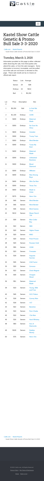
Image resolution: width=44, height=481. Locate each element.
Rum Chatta (33, 311)
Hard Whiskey (34, 319)
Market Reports (17, 49)
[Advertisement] (22, 363)
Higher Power (34, 230)
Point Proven (33, 239)
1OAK (31, 115)
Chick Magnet (34, 270)
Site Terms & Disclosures (27, 470)
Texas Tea (33, 185)
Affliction (32, 171)
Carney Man (33, 298)
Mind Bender (33, 140)
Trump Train (33, 136)
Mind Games (33, 209)
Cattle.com (7, 49)
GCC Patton (33, 294)
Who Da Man (34, 181)
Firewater (32, 251)
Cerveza (32, 266)
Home (17, 474)
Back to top (23, 474)
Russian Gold (34, 243)
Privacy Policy (14, 470)
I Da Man (32, 315)
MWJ (31, 234)
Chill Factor (33, 262)
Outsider (32, 132)
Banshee (32, 307)
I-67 (30, 303)
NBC (31, 226)
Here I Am (32, 196)
